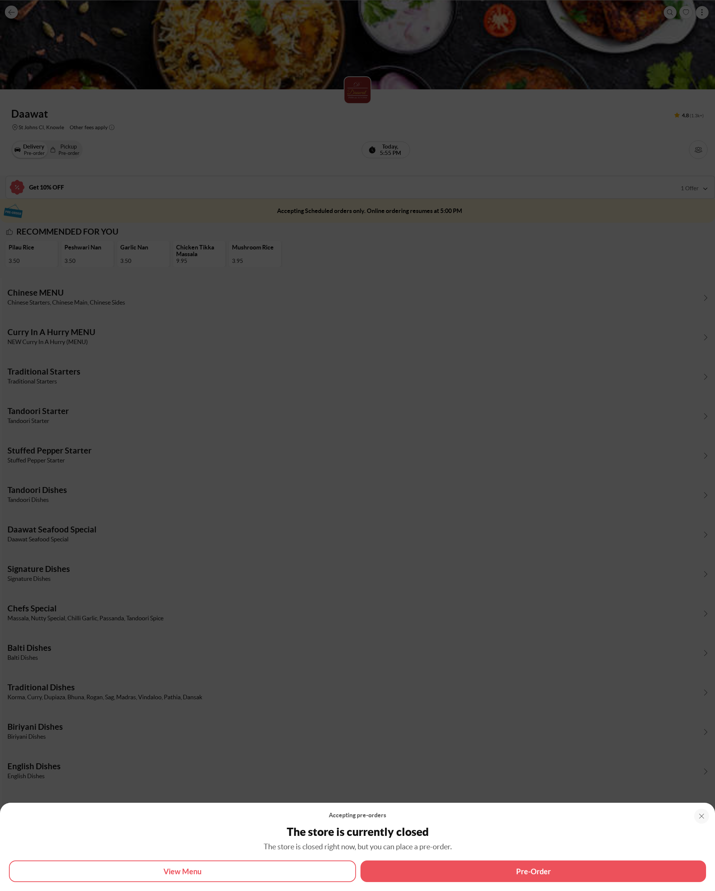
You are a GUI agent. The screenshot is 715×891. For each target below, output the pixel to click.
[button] (701, 816)
